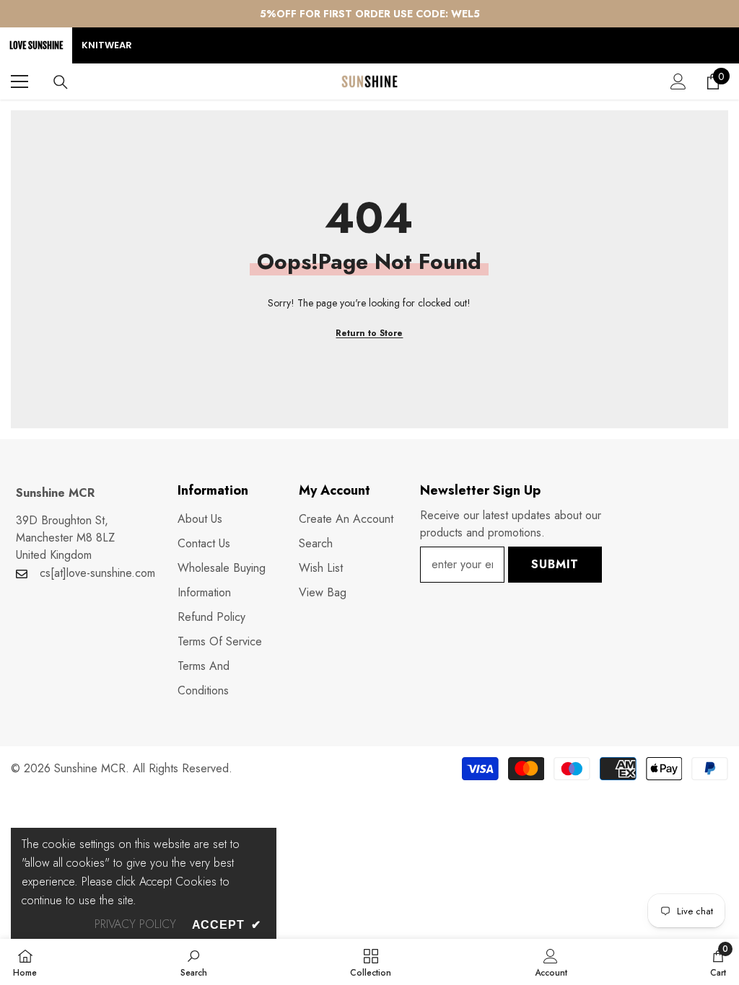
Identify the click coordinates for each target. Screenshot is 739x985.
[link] (194, 962)
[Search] (60, 82)
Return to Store (369, 333)
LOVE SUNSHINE (36, 45)
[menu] (19, 81)
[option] (369, 14)
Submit (555, 564)
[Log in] (678, 81)
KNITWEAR (107, 45)
